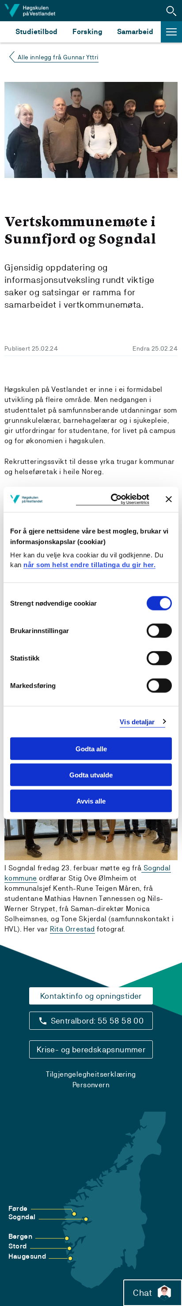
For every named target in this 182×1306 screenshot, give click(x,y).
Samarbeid (135, 31)
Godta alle (91, 749)
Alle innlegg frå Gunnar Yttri (58, 57)
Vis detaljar (137, 721)
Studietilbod (36, 31)
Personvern (91, 1085)
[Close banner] (169, 499)
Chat (142, 1292)
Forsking (87, 31)
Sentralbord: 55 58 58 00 (97, 1020)
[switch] (159, 631)
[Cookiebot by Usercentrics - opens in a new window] (112, 500)
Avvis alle (91, 800)
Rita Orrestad (72, 929)
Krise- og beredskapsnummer (91, 1049)
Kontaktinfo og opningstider (91, 996)
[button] (171, 10)
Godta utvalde (91, 774)
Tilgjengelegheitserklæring (91, 1074)
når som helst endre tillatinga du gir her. (89, 564)
